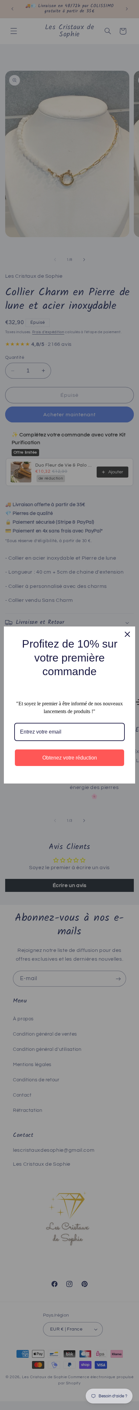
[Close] (127, 634)
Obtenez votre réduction (69, 757)
